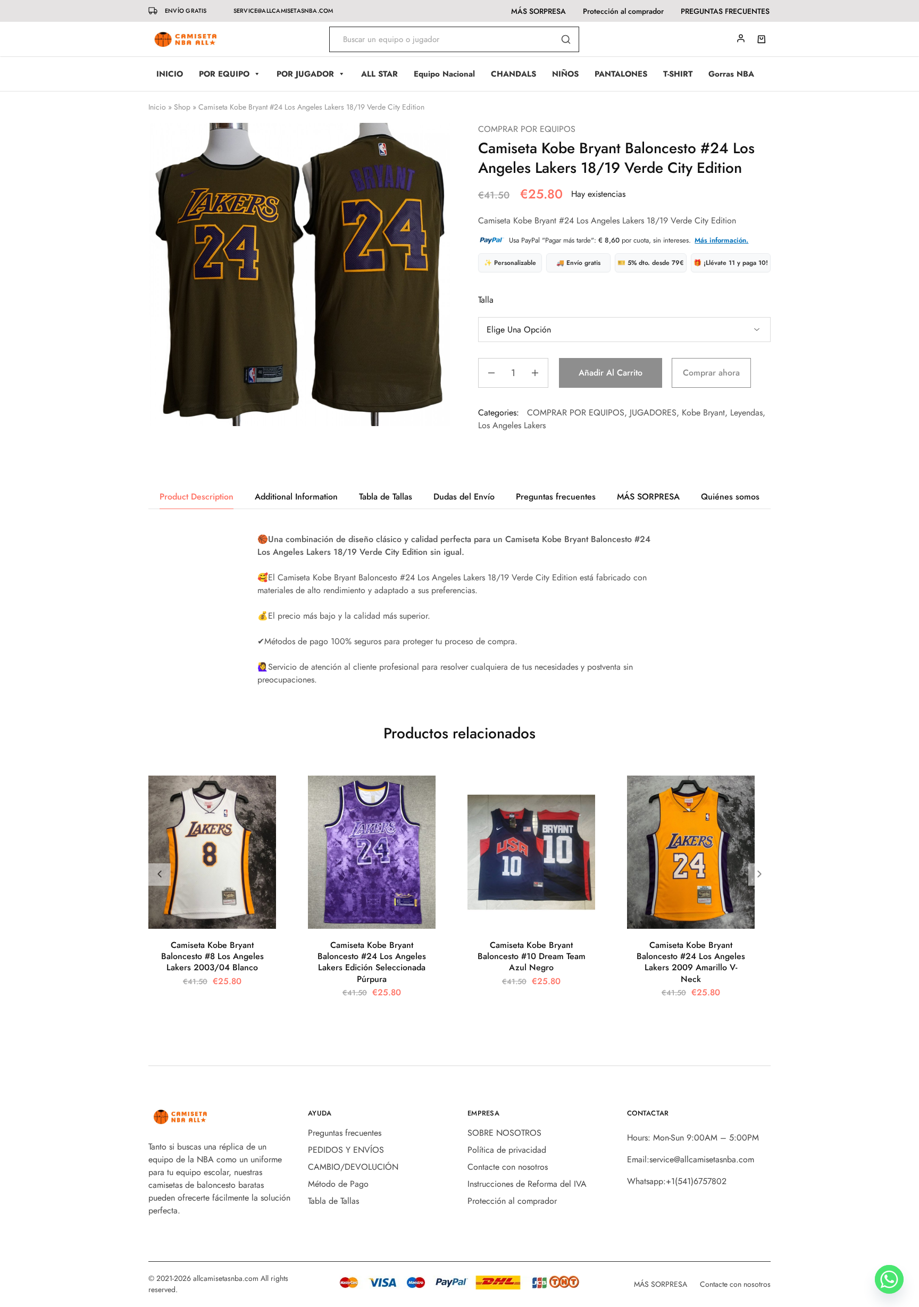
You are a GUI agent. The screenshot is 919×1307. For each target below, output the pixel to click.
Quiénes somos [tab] (730, 496)
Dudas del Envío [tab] (464, 496)
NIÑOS (565, 74)
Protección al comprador (623, 11)
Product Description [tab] (196, 496)
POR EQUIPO (224, 74)
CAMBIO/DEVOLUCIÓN (353, 1167)
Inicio (157, 107)
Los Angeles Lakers (512, 425)
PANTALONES (621, 74)
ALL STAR (379, 74)
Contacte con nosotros (507, 1167)
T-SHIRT (677, 74)
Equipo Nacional (444, 74)
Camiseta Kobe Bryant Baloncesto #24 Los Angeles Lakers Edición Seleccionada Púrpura (372, 962)
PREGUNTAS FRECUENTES (725, 11)
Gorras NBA (731, 74)
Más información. (721, 240)
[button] (759, 874)
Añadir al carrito (610, 373)
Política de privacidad (506, 1150)
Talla (486, 300)
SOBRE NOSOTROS (504, 1133)
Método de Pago (338, 1184)
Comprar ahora (711, 373)
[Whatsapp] (889, 1279)
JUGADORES (653, 412)
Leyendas (746, 412)
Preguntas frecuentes (344, 1133)
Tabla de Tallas (333, 1201)
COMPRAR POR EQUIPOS (526, 129)
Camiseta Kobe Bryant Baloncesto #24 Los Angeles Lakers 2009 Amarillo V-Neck (691, 962)
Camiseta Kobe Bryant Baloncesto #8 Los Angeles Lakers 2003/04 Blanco (212, 956)
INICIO (169, 74)
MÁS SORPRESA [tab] (648, 496)
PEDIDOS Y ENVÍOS (346, 1150)
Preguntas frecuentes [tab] (556, 496)
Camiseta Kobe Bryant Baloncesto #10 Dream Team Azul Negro (532, 956)
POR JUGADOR (305, 74)
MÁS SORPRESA (538, 11)
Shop (182, 107)
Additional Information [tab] (296, 496)
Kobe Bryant (703, 412)
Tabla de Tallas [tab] (385, 496)
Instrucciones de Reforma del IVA (527, 1184)
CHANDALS (513, 74)
